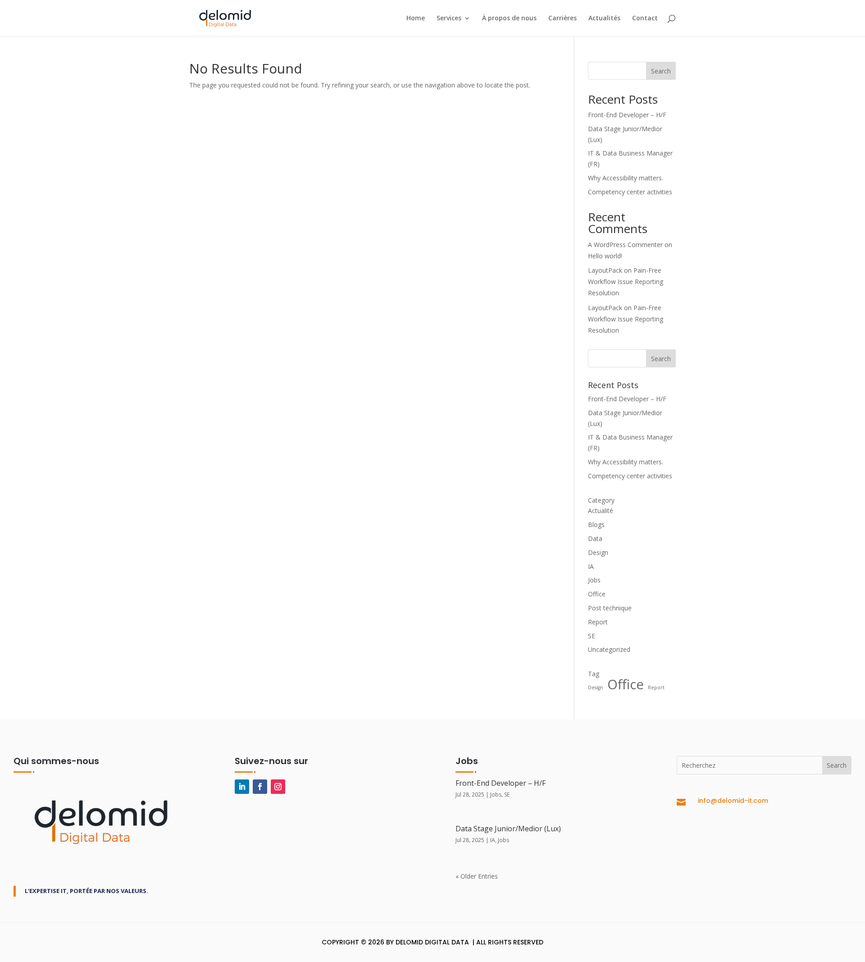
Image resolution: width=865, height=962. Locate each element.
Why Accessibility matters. (625, 178)
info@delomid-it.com (733, 800)
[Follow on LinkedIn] (242, 786)
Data (595, 538)
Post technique (610, 608)
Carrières (562, 18)
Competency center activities (630, 192)
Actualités (604, 18)
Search (661, 71)
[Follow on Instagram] (278, 786)
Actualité (600, 510)
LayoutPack (605, 270)
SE (591, 636)
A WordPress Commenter (625, 244)
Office (597, 594)
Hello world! (605, 256)
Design (598, 552)
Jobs (594, 580)
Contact (645, 18)
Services (449, 18)
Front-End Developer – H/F (627, 114)
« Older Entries (476, 876)
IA (591, 566)
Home (415, 18)
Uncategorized (609, 649)
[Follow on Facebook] (260, 786)
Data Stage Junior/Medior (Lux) (508, 829)
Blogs (596, 524)
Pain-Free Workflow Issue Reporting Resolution (625, 281)
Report (598, 622)
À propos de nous (509, 18)
